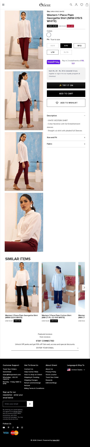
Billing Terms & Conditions (34, 388)
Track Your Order (52, 377)
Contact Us (28, 369)
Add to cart (66, 94)
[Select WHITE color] (49, 35)
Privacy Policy (51, 372)
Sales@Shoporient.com (12, 374)
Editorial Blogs (51, 383)
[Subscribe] (30, 404)
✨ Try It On (66, 85)
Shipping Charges (31, 380)
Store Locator (51, 374)
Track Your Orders (10, 369)
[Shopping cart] (87, 4)
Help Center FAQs (31, 372)
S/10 (66, 46)
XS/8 (53, 46)
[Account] (76, 4)
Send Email (7, 372)
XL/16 (66, 52)
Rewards (49, 380)
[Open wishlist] (81, 4)
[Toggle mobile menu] (4, 4)
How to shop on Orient (33, 374)
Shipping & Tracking (31, 377)
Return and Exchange (32, 383)
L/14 (52, 52)
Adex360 (55, 440)
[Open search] (71, 5)
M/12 (80, 46)
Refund (27, 385)
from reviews (45, 337)
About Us (49, 369)
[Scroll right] (84, 287)
